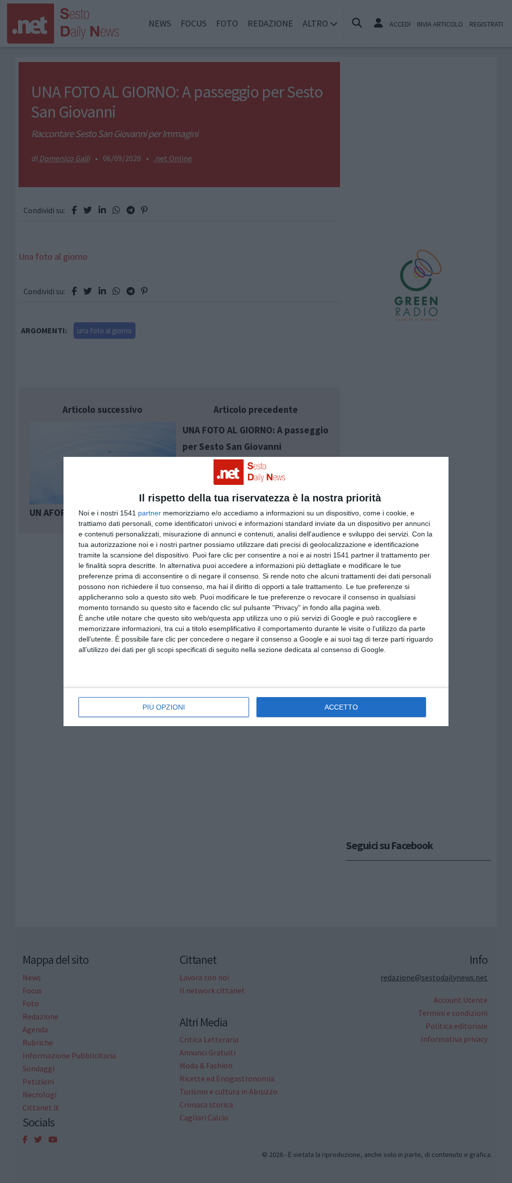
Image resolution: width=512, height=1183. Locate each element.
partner (149, 512)
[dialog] (256, 591)
